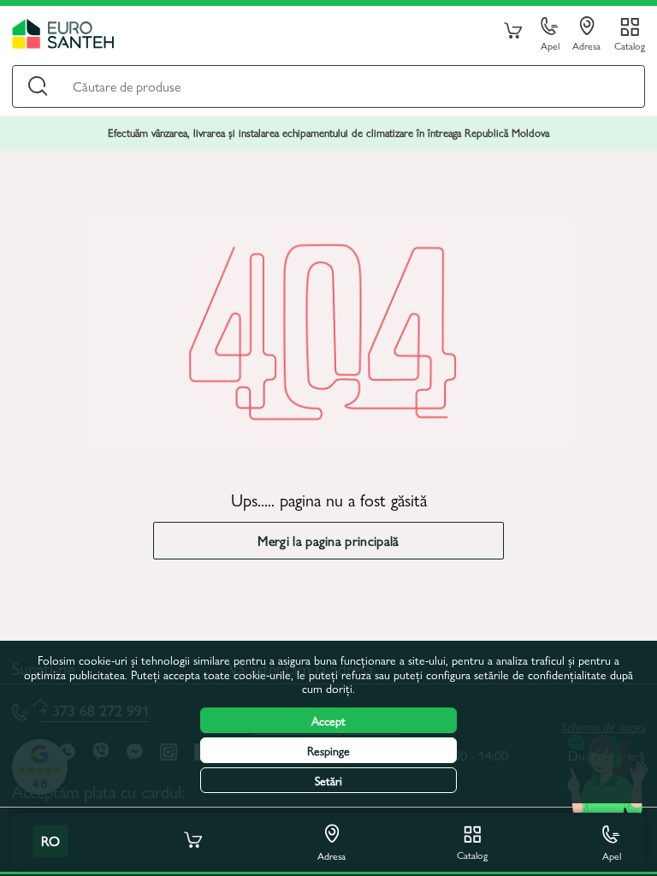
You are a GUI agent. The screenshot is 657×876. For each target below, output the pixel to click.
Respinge (328, 750)
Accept (328, 720)
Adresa (586, 45)
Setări (328, 780)
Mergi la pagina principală (328, 540)
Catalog (629, 45)
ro (50, 840)
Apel (550, 45)
